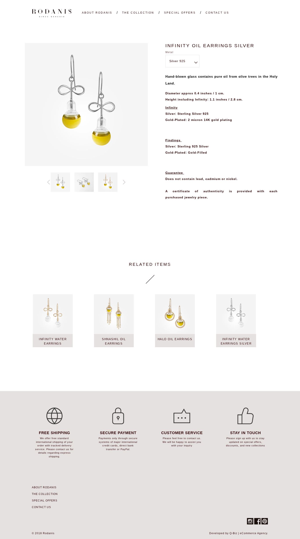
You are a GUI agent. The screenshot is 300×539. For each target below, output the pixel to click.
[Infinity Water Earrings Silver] (236, 314)
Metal (169, 52)
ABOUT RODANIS (97, 12)
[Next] (124, 182)
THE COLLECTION (138, 12)
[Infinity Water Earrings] (52, 314)
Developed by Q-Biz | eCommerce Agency (238, 533)
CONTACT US (217, 12)
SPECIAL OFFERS (180, 12)
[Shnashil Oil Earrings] (114, 314)
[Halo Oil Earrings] (175, 314)
